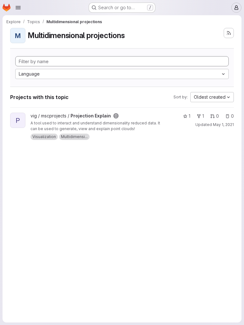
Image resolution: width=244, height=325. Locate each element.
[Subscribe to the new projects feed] (229, 33)
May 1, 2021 (223, 124)
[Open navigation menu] (18, 8)
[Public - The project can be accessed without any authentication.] (116, 115)
